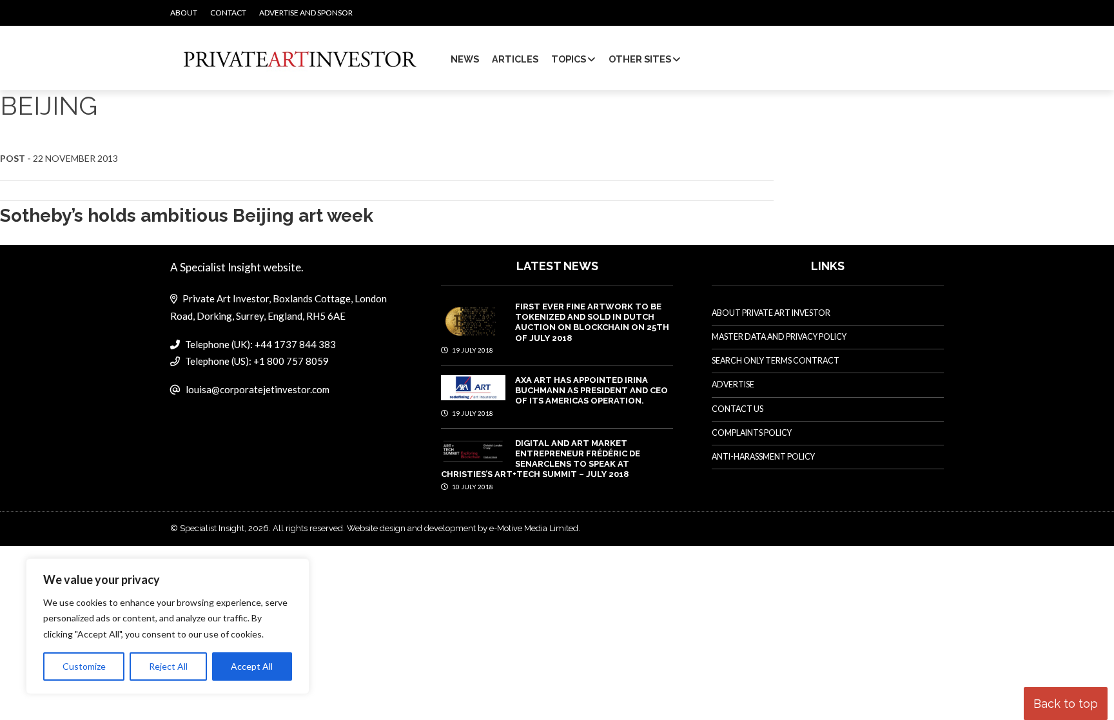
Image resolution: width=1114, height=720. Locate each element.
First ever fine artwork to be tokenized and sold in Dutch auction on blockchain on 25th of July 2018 (592, 322)
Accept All (252, 666)
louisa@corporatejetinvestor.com (257, 389)
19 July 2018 (472, 350)
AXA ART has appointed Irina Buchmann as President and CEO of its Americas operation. (591, 390)
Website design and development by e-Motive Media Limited (462, 528)
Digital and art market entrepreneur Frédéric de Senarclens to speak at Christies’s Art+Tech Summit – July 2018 (540, 459)
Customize (84, 666)
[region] (167, 626)
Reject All (168, 666)
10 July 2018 (472, 487)
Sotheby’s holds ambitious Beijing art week (186, 215)
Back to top (1065, 703)
